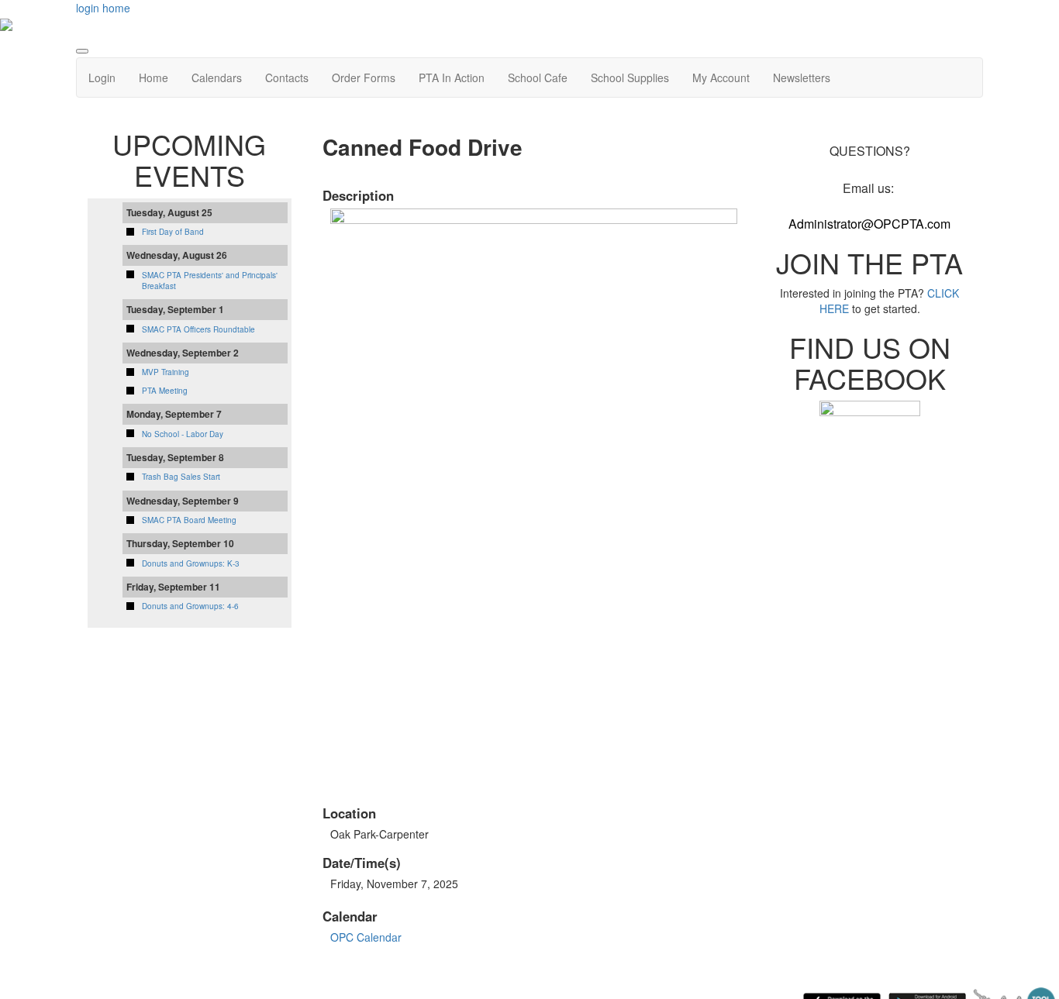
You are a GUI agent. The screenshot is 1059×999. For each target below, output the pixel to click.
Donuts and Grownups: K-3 (191, 563)
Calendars (216, 77)
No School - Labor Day (182, 434)
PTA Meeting (165, 390)
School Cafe (537, 77)
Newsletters (801, 77)
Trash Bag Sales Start (181, 476)
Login (102, 77)
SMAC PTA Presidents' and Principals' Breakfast (210, 280)
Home (153, 77)
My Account (721, 77)
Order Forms (363, 77)
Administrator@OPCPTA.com (869, 224)
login (87, 8)
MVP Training (165, 372)
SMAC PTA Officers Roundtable (198, 329)
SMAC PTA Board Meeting (189, 520)
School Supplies (630, 77)
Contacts (287, 77)
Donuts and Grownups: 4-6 (190, 606)
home (116, 8)
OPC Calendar (366, 937)
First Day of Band (173, 231)
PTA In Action (452, 77)
